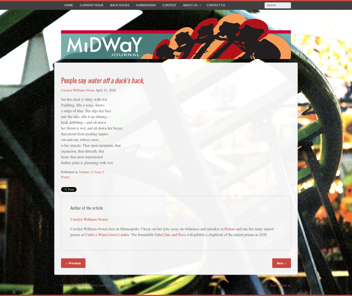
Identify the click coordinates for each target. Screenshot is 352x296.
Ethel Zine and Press (170, 234)
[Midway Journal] (176, 55)
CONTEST (169, 5)
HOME (68, 5)
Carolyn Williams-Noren (78, 90)
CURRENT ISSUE (91, 5)
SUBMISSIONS (146, 5)
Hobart (229, 228)
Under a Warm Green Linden (107, 234)
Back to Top (278, 285)
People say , (102, 80)
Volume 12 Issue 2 (91, 172)
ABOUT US (190, 5)
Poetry (65, 177)
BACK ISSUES (119, 5)
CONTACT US (216, 5)
